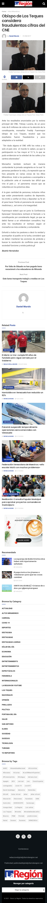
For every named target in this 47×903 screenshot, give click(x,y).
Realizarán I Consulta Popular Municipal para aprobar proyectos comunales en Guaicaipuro (21, 502)
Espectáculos (8, 671)
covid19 (27, 786)
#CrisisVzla (32, 768)
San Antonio (8, 724)
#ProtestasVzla (9, 777)
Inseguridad (7, 807)
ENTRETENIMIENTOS (10, 666)
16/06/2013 (18, 591)
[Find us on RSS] (29, 836)
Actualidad (7, 608)
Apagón (6, 781)
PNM (13, 816)
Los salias (29, 807)
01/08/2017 (27, 36)
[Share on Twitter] (28, 77)
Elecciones (18, 799)
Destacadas (8, 350)
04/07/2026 (23, 364)
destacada (7, 632)
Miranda (18, 812)
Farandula (7, 676)
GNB (37, 799)
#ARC (5, 768)
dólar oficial (35, 794)
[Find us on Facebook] (18, 836)
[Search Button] (44, 4)
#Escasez (6, 773)
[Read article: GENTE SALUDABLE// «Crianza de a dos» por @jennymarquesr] (7, 588)
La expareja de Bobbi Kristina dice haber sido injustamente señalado (29, 561)
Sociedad (6, 733)
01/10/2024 (19, 436)
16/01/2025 (19, 399)
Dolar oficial (16, 794)
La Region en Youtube (12, 685)
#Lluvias (16, 773)
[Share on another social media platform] (39, 77)
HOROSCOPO (18, 803)
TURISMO (6, 748)
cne (28, 781)
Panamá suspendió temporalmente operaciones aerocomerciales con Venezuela (19, 430)
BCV (13, 781)
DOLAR (5, 794)
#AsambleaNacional (17, 768)
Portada (21, 816)
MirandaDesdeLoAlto (31, 812)
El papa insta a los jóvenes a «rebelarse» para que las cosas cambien (28, 575)
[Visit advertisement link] (23, 530)
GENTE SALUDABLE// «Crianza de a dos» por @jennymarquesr (29, 586)
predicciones (32, 816)
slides (5, 729)
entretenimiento (10, 661)
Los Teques (7, 690)
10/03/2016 (18, 567)
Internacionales (10, 680)
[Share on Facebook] (16, 77)
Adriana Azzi (32, 777)
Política (6, 709)
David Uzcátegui (9, 790)
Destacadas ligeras (11, 642)
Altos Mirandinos (14, 11)
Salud (4, 719)
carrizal (21, 781)
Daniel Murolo (14, 36)
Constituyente (38, 781)
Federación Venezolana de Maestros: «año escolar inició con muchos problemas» (23, 466)
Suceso (13, 820)
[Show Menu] (3, 4)
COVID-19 (6, 623)
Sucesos (6, 738)
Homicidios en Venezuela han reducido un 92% (22, 394)
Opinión (5, 700)
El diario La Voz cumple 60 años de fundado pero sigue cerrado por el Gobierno (19, 358)
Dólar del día (8, 647)
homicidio (6, 803)
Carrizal (6, 618)
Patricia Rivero (9, 399)
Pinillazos (7, 704)
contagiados (7, 786)
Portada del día (9, 714)
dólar (26, 794)
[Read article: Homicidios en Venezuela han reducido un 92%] (23, 379)
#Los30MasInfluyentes (31, 773)
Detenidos (31, 790)
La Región (18, 807)
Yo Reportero (8, 753)
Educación (7, 656)
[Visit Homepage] (23, 3)
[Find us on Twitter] (24, 837)
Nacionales (7, 695)
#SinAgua (21, 777)
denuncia (21, 790)
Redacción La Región (10, 364)
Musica (6, 816)
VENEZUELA (33, 820)
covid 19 (18, 786)
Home (4, 11)
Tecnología (7, 743)
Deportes (6, 627)
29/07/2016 (18, 581)
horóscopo (30, 803)
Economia (6, 651)
